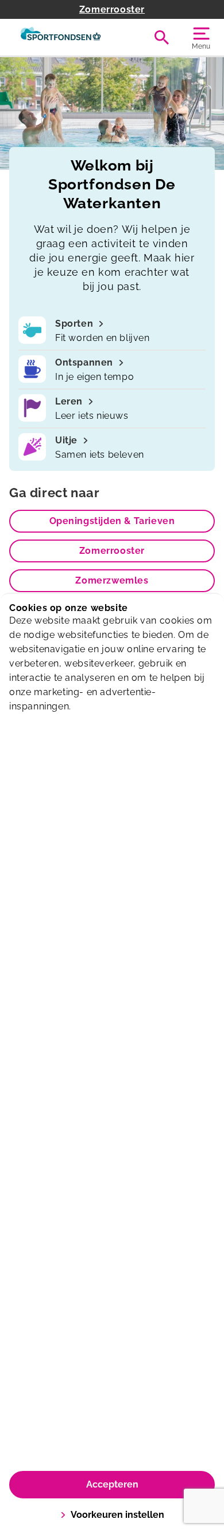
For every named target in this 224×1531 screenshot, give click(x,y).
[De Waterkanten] (60, 37)
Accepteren (112, 1484)
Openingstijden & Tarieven (112, 520)
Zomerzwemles (111, 580)
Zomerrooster (112, 9)
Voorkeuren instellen (117, 1514)
